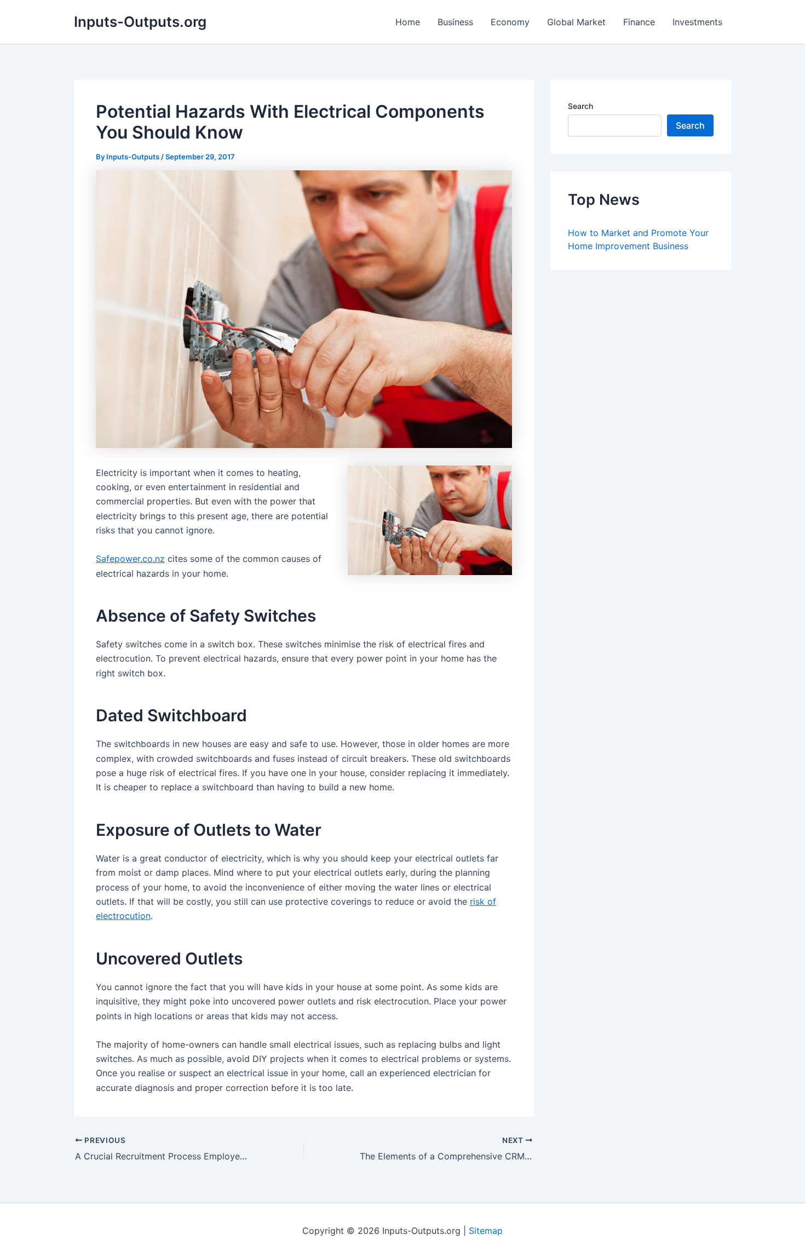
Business (455, 21)
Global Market (576, 21)
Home (407, 21)
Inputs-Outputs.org (140, 21)
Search (580, 106)
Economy (510, 21)
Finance (639, 21)
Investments (697, 21)
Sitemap (486, 1230)
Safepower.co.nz (130, 558)
